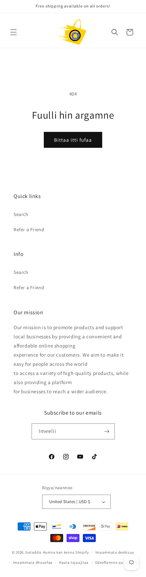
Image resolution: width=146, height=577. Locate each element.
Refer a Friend (29, 229)
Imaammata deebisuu (114, 552)
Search (21, 214)
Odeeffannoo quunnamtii (117, 562)
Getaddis (33, 552)
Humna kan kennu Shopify (66, 552)
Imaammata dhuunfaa (33, 562)
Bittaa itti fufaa (73, 140)
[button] (13, 32)
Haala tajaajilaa (74, 562)
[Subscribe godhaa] (106, 431)
